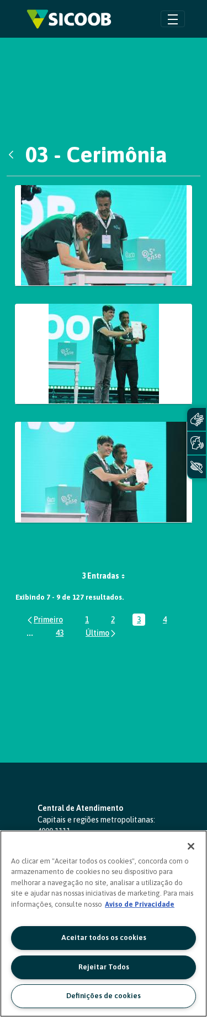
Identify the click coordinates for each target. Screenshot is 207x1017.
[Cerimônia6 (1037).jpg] (103, 235)
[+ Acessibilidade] (196, 467)
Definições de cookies (103, 996)
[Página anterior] (44, 620)
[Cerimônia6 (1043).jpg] (103, 472)
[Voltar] (14, 154)
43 (62, 633)
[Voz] (196, 443)
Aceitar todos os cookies (103, 937)
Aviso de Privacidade (139, 904)
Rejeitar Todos (103, 967)
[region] (103, 923)
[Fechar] (191, 846)
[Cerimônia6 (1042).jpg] (103, 354)
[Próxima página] (101, 632)
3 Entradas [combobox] (100, 575)
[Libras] (196, 419)
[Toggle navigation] (173, 19)
